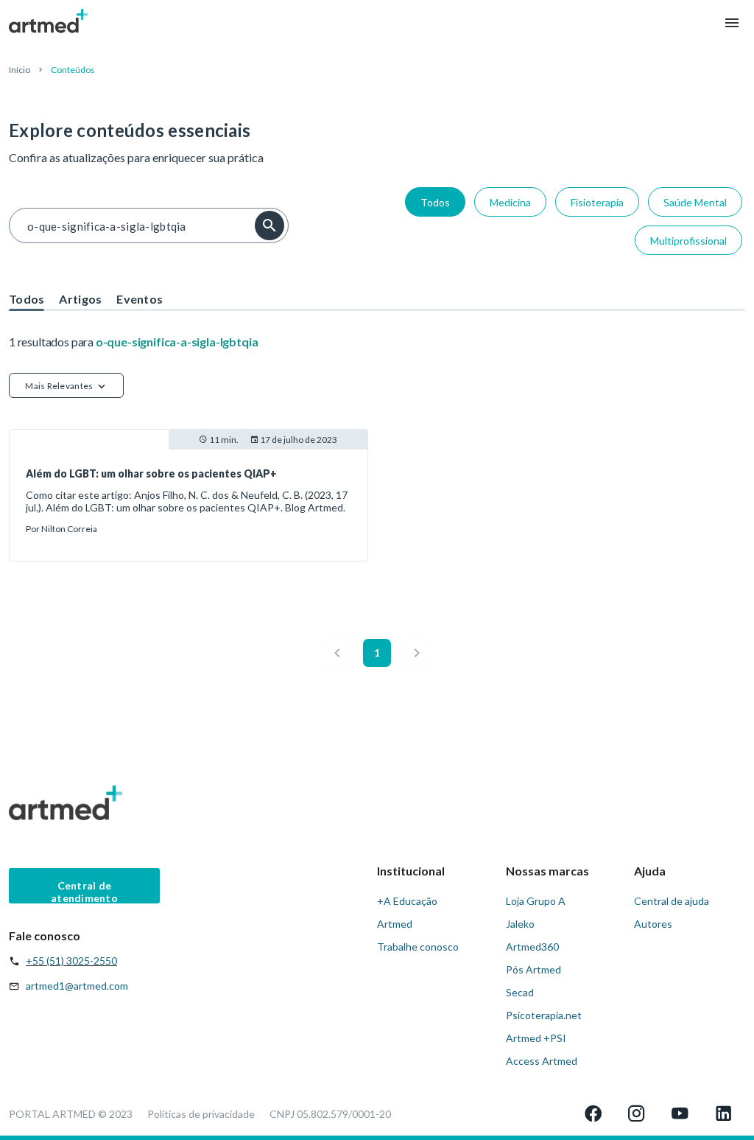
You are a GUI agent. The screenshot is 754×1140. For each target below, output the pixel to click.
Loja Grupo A (536, 901)
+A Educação (407, 901)
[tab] (26, 294)
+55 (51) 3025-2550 (71, 960)
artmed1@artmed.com (77, 985)
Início (19, 69)
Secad (520, 992)
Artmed (394, 923)
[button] (66, 385)
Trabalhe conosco (418, 946)
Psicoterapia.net (544, 1015)
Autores (653, 923)
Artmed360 (532, 946)
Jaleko (520, 923)
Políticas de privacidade (201, 1114)
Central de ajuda (671, 901)
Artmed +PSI (536, 1038)
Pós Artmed (533, 969)
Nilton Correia (69, 528)
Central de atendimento (84, 891)
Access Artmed (541, 1061)
